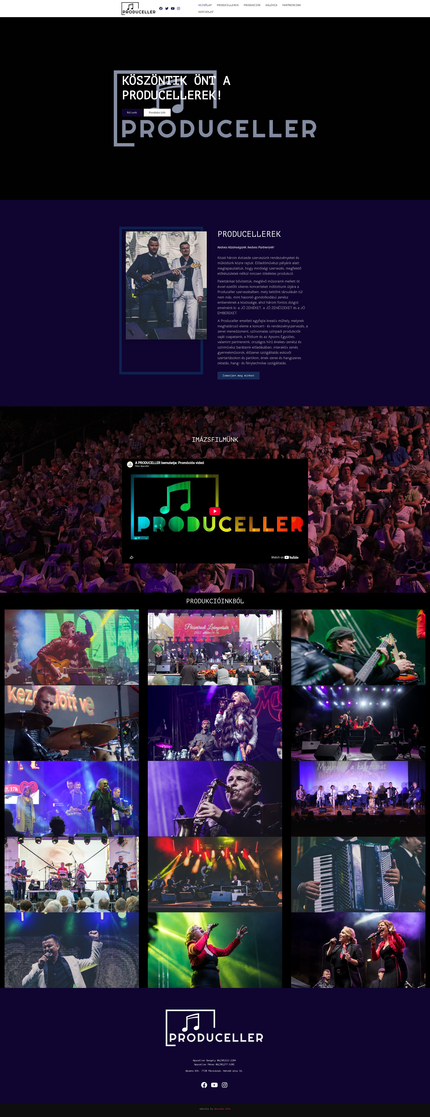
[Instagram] (225, 1085)
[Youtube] (214, 1085)
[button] (132, 112)
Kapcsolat (205, 11)
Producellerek (228, 5)
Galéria (271, 5)
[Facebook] (204, 1085)
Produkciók (252, 5)
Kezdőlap (205, 5)
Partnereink (291, 5)
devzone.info (222, 1109)
